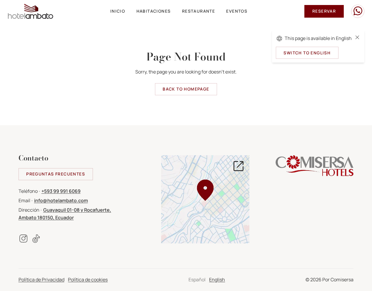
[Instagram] (23, 240)
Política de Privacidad (41, 279)
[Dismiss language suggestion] (357, 38)
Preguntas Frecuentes (55, 174)
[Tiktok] (36, 240)
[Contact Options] (357, 11)
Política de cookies (88, 279)
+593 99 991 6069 (61, 191)
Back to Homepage (186, 89)
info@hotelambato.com (61, 200)
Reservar (324, 11)
